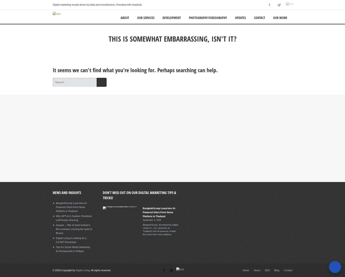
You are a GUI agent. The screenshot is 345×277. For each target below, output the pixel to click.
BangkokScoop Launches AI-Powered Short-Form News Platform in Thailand (71, 207)
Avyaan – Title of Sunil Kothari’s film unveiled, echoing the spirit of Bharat (74, 229)
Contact (259, 18)
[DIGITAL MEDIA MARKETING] (57, 13)
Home (246, 270)
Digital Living (83, 270)
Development (172, 18)
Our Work (280, 18)
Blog (276, 270)
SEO (267, 270)
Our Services (146, 18)
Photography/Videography (208, 18)
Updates (240, 18)
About (125, 18)
